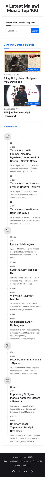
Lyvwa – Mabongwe (22, 244)
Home (6, 461)
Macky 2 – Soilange (22, 465)
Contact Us (37, 461)
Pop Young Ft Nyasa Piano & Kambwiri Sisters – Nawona (25, 398)
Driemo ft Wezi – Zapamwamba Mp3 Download (21, 427)
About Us (27, 461)
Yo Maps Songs (16, 461)
